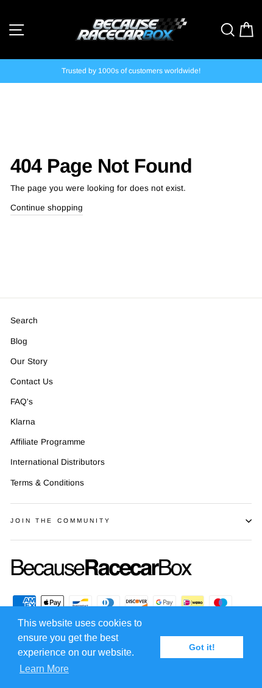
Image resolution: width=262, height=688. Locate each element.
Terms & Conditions (47, 482)
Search (24, 320)
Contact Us (31, 381)
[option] (131, 71)
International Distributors (57, 462)
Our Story (29, 361)
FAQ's (21, 401)
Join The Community (60, 520)
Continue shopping (46, 207)
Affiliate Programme (47, 441)
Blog (18, 341)
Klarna (22, 421)
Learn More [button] (44, 669)
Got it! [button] (202, 647)
